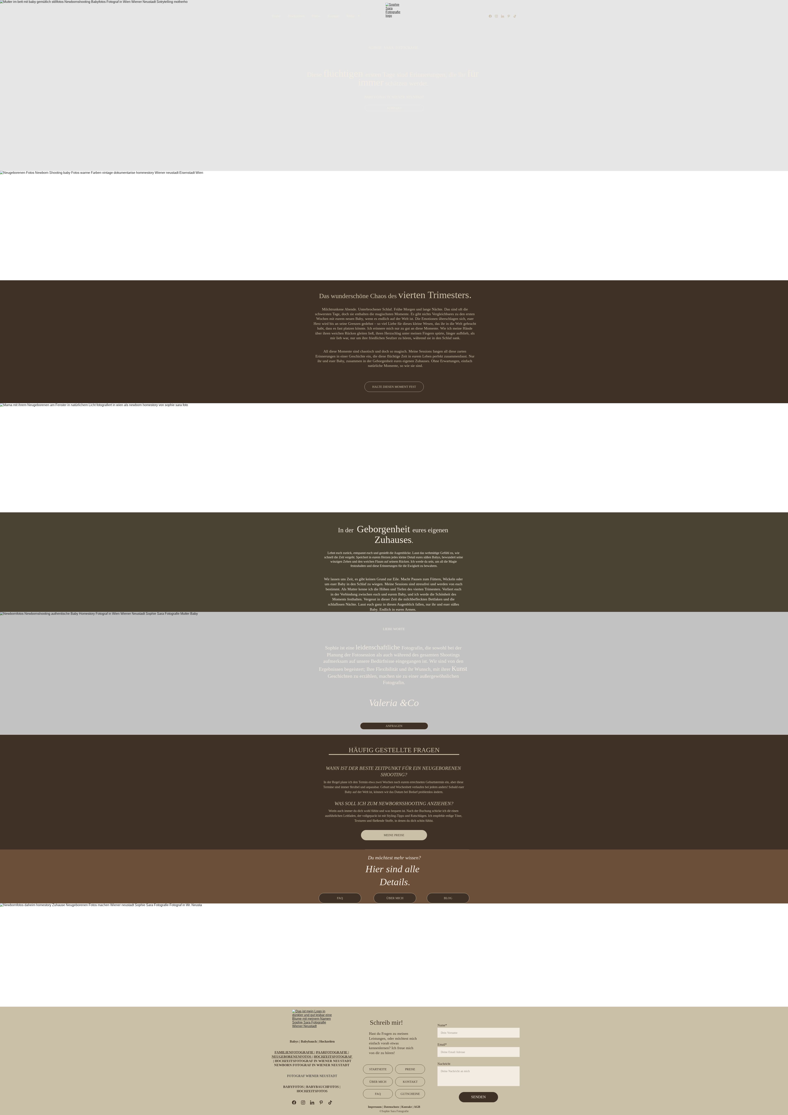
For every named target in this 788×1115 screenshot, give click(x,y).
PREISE (410, 1069)
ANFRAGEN (394, 726)
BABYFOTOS (294, 1087)
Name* (442, 1025)
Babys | (295, 1041)
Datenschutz (392, 1106)
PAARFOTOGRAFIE (332, 1052)
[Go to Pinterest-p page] (510, 16)
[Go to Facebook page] (492, 16)
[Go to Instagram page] (498, 16)
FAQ (340, 898)
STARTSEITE (378, 1069)
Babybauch (309, 1041)
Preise (316, 16)
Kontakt (333, 16)
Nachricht (444, 1064)
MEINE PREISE (394, 835)
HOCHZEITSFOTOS (312, 1091)
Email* (442, 1044)
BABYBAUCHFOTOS (322, 1087)
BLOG (448, 898)
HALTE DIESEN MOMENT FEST (394, 386)
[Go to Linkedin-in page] (504, 16)
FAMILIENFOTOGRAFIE (294, 1052)
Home (276, 16)
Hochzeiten (296, 16)
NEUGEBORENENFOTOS (292, 1056)
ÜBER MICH (394, 898)
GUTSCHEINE (410, 1094)
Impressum (375, 1106)
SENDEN (478, 1097)
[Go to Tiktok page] (514, 16)
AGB (417, 1106)
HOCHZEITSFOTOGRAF (333, 1056)
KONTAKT (394, 108)
